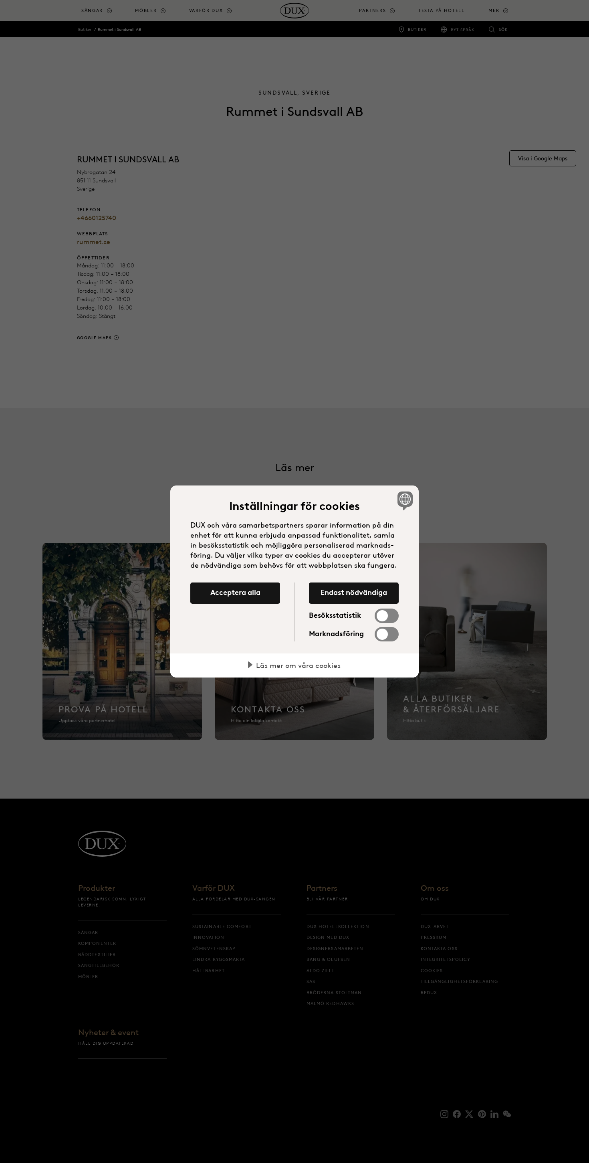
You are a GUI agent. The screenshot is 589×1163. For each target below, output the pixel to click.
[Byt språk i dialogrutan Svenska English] (404, 500)
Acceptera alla (235, 592)
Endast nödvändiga (354, 592)
